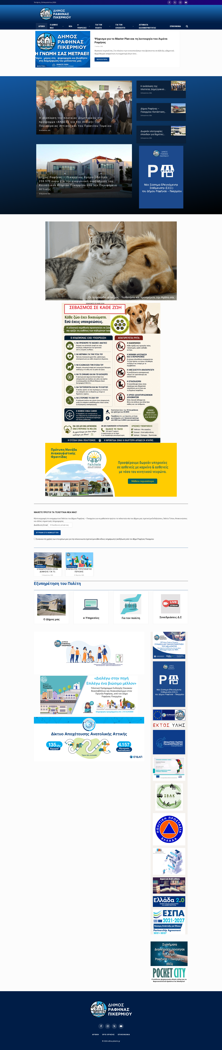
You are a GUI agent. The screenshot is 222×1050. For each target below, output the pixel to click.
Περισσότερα (102, 59)
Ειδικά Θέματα (40, 566)
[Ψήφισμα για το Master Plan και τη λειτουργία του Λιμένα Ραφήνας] (62, 49)
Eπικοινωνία (124, 1034)
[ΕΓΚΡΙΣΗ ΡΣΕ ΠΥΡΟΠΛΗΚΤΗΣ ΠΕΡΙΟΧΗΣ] (79, 560)
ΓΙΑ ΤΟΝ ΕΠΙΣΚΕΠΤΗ (120, 26)
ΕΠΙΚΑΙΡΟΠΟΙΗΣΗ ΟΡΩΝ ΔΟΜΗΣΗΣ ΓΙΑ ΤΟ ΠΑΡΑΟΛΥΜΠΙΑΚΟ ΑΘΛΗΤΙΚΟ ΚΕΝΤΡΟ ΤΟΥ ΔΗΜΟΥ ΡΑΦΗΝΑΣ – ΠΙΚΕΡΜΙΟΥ (47, 570)
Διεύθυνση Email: (41, 525)
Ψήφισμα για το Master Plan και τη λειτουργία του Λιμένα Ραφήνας (131, 40)
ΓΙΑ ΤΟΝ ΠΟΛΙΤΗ (98, 26)
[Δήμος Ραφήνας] (55, 14)
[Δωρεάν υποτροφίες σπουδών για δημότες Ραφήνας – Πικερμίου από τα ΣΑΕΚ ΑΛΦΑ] (178, 131)
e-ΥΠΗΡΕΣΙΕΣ (82, 26)
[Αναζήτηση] (186, 26)
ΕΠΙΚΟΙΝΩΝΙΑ (175, 26)
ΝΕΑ (70, 26)
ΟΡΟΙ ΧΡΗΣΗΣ (108, 1034)
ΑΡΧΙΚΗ (41, 26)
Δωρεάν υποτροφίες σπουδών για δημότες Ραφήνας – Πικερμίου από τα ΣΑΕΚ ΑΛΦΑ (152, 133)
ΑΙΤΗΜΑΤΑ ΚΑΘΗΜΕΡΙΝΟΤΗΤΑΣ (147, 26)
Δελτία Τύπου (41, 66)
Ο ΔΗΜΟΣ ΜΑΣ (54, 26)
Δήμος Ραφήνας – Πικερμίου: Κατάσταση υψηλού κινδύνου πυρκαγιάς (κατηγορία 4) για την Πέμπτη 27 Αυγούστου (153, 110)
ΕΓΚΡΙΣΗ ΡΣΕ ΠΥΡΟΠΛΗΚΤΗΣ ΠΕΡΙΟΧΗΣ (79, 570)
